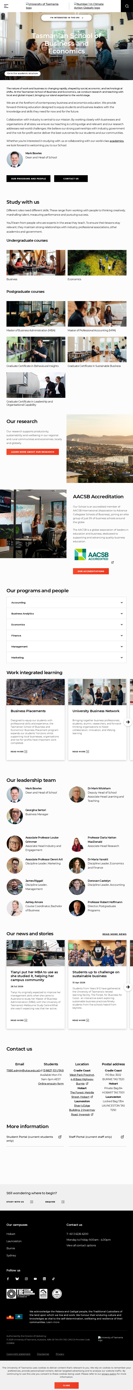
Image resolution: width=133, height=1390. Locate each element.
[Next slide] (128, 722)
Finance (16, 635)
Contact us (71, 178)
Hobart (10, 1234)
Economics (18, 624)
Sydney (11, 1255)
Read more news (115, 934)
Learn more (52, 1322)
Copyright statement (18, 1354)
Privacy (60, 1354)
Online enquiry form (51, 1083)
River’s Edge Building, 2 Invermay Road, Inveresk (82, 1110)
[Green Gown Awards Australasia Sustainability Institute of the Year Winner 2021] (57, 1294)
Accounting (18, 602)
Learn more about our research (32, 452)
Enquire (50, 1202)
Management (19, 646)
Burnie (10, 1248)
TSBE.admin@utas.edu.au (23, 1070)
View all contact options (81, 1245)
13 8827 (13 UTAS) (53, 1070)
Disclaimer (43, 1354)
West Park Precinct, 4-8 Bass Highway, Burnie (82, 1079)
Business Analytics (22, 613)
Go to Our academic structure (22, 73)
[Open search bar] (127, 6)
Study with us (15, 1202)
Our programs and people (28, 178)
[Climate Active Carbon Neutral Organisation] (43, 1294)
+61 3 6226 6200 (78, 1234)
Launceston (13, 1241)
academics (117, 141)
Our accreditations (91, 571)
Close (66, 1385)
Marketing (17, 657)
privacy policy (109, 1374)
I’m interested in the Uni (65, 18)
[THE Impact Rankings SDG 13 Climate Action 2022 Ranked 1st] (20, 1294)
